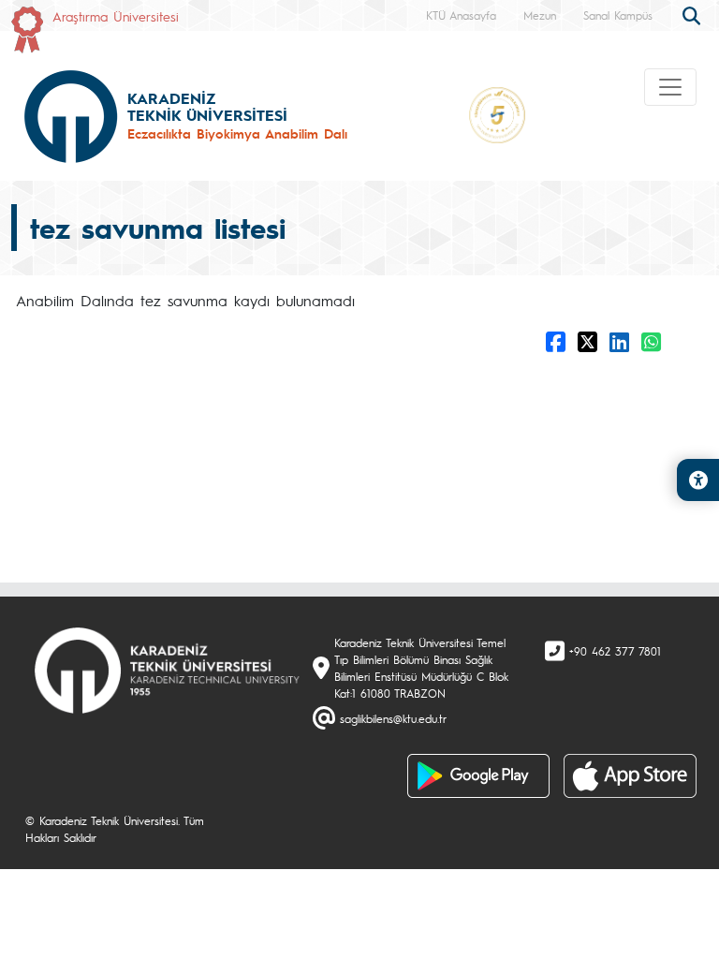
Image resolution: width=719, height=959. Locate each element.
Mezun (539, 14)
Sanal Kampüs (618, 14)
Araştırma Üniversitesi (115, 15)
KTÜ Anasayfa (461, 14)
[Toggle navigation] (670, 87)
